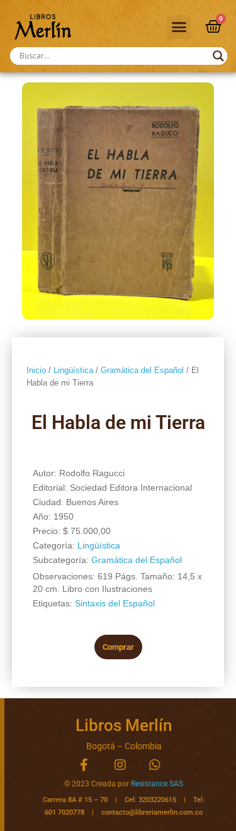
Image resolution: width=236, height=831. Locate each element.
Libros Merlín (124, 725)
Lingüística (73, 370)
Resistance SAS (157, 783)
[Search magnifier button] (218, 56)
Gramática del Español (142, 370)
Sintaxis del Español (115, 603)
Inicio (36, 370)
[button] (179, 27)
